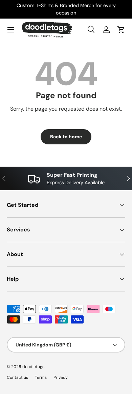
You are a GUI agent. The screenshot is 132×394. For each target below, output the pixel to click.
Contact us (17, 377)
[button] (121, 29)
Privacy (60, 377)
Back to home (66, 137)
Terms (41, 377)
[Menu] (10, 29)
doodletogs (33, 366)
